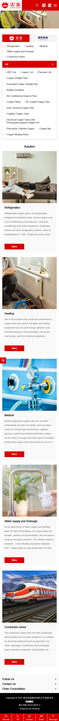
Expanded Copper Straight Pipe (22, 84)
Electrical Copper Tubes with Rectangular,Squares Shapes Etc (23, 121)
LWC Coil (11, 72)
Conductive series (16, 56)
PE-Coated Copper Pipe (37, 101)
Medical (43, 46)
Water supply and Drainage (20, 51)
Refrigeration (13, 46)
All (6, 64)
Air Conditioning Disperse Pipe (22, 95)
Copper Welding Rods (17, 134)
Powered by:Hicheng (29, 708)
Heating (29, 46)
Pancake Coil (44, 72)
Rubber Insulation (15, 89)
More (14, 246)
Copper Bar (45, 128)
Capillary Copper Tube (18, 113)
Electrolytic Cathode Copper (20, 128)
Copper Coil (27, 72)
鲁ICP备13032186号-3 (29, 705)
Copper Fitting (14, 101)
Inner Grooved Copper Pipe (20, 107)
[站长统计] (29, 701)
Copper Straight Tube (17, 78)
